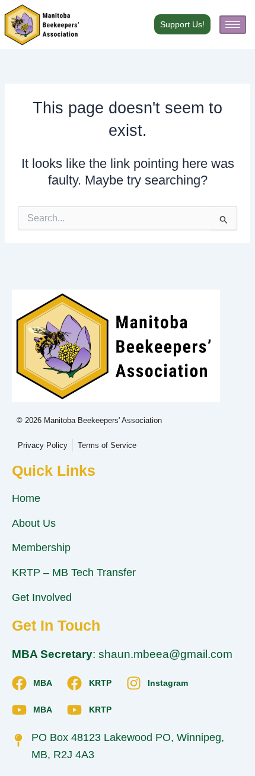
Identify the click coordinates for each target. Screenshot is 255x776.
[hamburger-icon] (232, 24)
